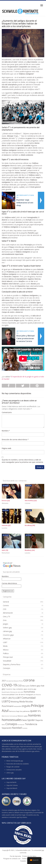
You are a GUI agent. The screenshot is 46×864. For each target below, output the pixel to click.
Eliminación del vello (16, 692)
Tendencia (31, 724)
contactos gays (21, 689)
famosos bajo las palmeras (19, 711)
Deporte (39, 720)
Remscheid (5, 553)
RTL (39, 711)
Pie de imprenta (15, 856)
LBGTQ (11, 697)
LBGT (4, 697)
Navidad (17, 727)
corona (29, 680)
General (6, 602)
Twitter (24, 859)
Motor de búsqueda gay (14, 761)
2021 (4, 680)
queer (33, 711)
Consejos (6, 668)
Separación (7, 728)
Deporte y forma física (11, 664)
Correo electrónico (9, 583)
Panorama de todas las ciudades (17, 764)
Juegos (5, 624)
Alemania (5, 503)
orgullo (26, 706)
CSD (4, 609)
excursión (17, 706)
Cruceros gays (8, 635)
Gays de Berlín (11, 782)
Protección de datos (29, 856)
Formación (21, 724)
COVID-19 (9, 685)
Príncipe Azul (8, 657)
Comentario (7, 412)
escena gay (32, 689)
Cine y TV (6, 616)
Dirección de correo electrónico (14, 439)
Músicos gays (23, 716)
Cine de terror (20, 694)
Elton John (26, 686)
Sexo (24, 720)
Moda (5, 646)
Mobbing (15, 701)
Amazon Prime (18, 681)
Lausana (27, 553)
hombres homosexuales (21, 717)
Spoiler (31, 720)
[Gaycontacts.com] (20, 11)
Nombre (5, 431)
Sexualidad (7, 661)
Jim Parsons (37, 694)
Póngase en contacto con (11, 859)
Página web (6, 448)
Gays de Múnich (11, 788)
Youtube (24, 728)
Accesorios (9, 681)
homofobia (29, 691)
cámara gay (7, 631)
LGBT (5, 642)
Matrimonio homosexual (9, 716)
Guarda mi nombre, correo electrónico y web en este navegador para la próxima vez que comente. (22, 461)
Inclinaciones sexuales (14, 770)
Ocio (4, 620)
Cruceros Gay (10, 689)
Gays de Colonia (12, 785)
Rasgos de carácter (13, 767)
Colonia (27, 503)
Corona (6, 605)
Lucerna (4, 528)
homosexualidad (8, 694)
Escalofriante (6, 692)
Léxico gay (10, 773)
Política (5, 653)
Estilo (3, 724)
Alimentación (8, 613)
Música (5, 650)
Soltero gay (7, 627)
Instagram (29, 694)
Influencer (6, 639)
